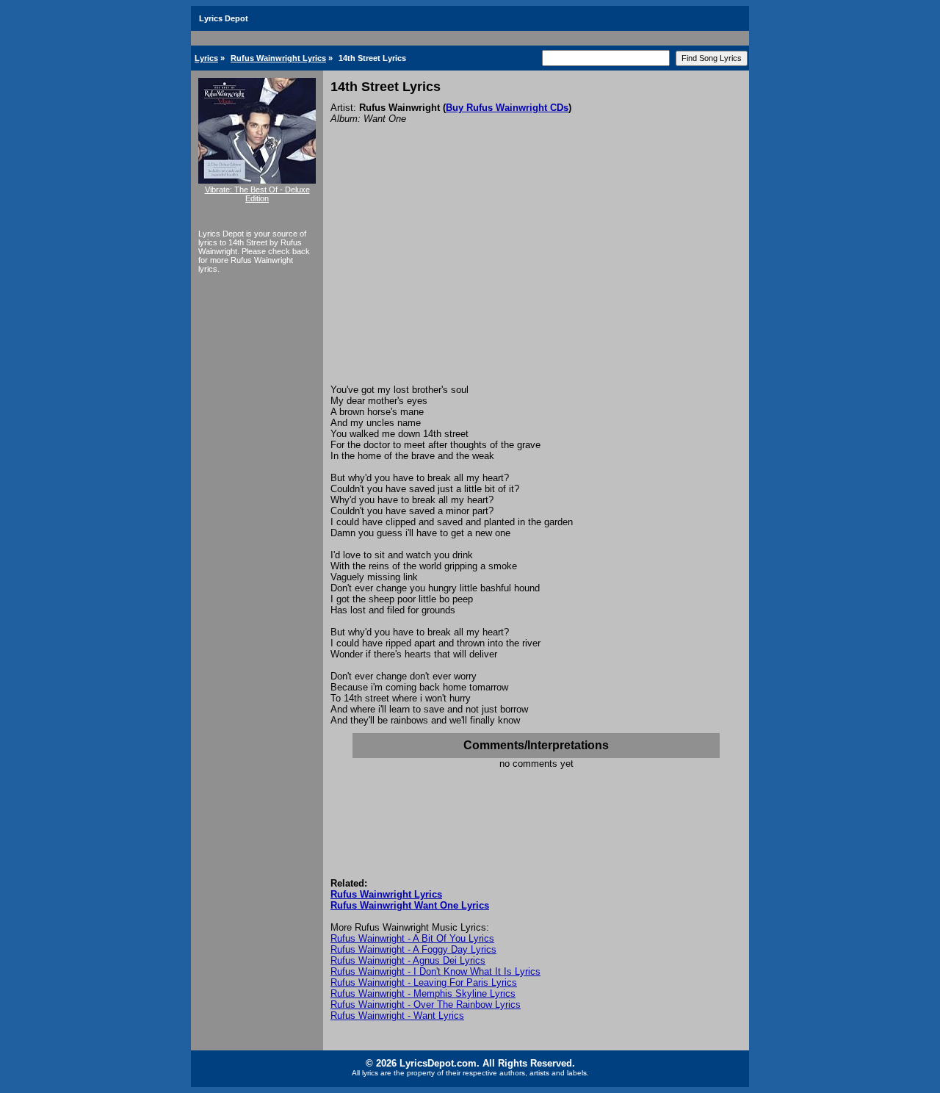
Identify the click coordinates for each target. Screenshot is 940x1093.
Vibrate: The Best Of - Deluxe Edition (257, 194)
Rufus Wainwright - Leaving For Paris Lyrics (423, 982)
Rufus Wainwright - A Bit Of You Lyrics (412, 938)
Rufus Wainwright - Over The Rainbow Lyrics (425, 1004)
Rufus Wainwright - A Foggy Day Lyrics (413, 949)
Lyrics (206, 58)
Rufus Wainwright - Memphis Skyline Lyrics (423, 993)
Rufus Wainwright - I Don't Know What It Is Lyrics (435, 971)
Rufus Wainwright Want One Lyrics (409, 905)
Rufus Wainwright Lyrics (278, 58)
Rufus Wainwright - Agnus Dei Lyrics (407, 960)
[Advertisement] (536, 274)
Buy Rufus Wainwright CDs (507, 107)
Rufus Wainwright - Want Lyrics (397, 1015)
